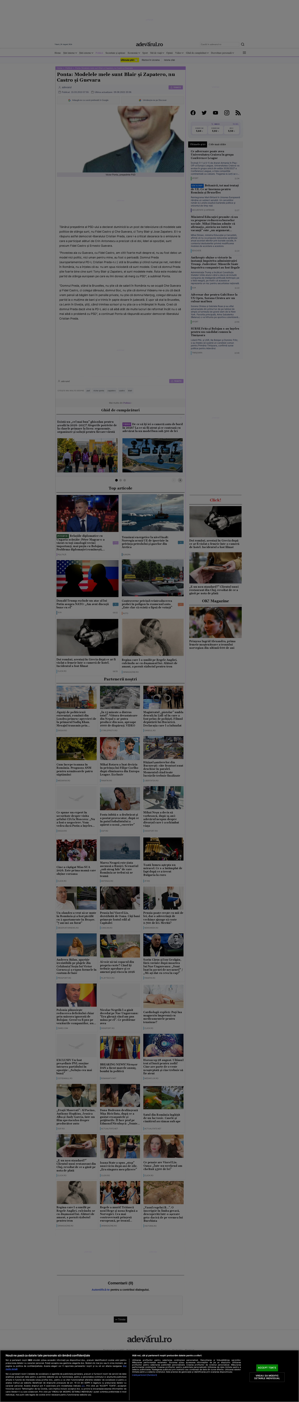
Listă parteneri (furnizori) (144, 1375)
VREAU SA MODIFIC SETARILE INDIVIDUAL (267, 1377)
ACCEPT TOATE (267, 1367)
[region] (149, 1376)
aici (83, 1385)
